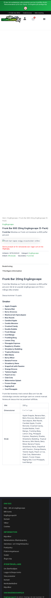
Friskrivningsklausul (11, 551)
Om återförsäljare (10, 569)
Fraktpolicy (8, 547)
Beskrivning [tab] (7, 266)
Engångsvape (12, 218)
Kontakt (7, 519)
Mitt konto (8, 512)
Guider (6, 555)
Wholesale (12, 256)
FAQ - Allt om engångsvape (14, 508)
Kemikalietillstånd (10, 583)
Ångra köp (8, 559)
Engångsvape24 (10, 515)
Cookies (7, 526)
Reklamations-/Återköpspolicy (15, 540)
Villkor (6, 523)
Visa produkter (9, 576)
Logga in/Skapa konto (12, 572)
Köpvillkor (7, 536)
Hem (4, 218)
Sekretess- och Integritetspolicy (16, 544)
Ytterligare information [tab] (12, 271)
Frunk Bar (30, 256)
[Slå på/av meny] (44, 19)
